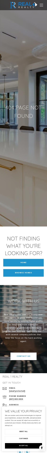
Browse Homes (23, 272)
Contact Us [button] (23, 356)
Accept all (23, 445)
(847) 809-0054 (16, 399)
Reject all (23, 431)
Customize (23, 438)
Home (23, 262)
